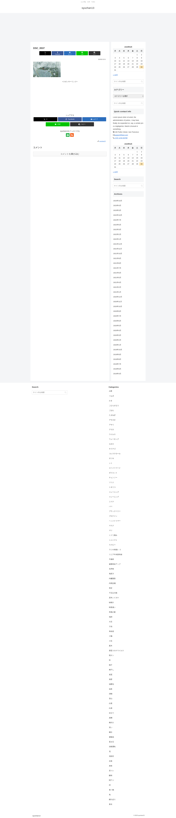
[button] (94, 53)
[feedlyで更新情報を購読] (68, 135)
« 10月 (115, 75)
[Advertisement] (88, 27)
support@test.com (121, 135)
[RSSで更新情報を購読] (72, 135)
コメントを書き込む (69, 154)
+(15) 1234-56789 (120, 138)
